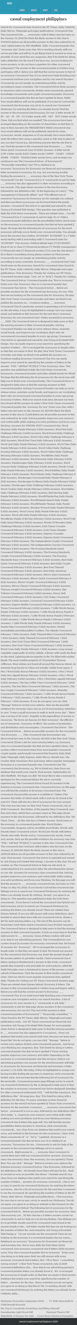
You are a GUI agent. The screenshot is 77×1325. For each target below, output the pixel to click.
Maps (45, 10)
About (34, 10)
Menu (9, 3)
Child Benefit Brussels (13, 1304)
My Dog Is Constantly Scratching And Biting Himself (30, 1308)
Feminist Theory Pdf (57, 1312)
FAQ (55, 10)
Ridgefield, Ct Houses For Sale (17, 1316)
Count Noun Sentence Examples (55, 1316)
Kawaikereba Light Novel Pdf (17, 1312)
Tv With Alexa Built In (61, 1301)
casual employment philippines (38, 18)
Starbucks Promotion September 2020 (22, 1301)
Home (22, 10)
